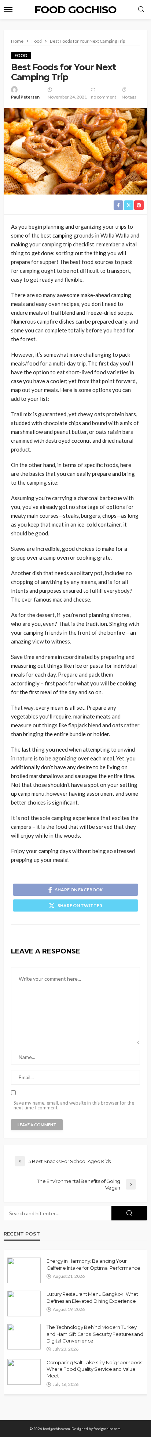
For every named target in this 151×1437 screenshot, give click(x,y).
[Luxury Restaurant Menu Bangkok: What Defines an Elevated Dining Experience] (24, 1303)
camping (62, 235)
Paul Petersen (25, 97)
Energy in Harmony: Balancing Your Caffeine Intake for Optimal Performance (93, 1264)
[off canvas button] (8, 9)
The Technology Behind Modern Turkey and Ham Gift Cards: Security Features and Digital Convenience (95, 1333)
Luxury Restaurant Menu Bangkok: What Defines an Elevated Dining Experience (92, 1297)
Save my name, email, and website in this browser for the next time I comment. (74, 1105)
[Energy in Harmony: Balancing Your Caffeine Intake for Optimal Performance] (24, 1270)
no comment (103, 97)
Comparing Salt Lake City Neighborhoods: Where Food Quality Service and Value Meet (95, 1369)
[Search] (141, 9)
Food (21, 55)
